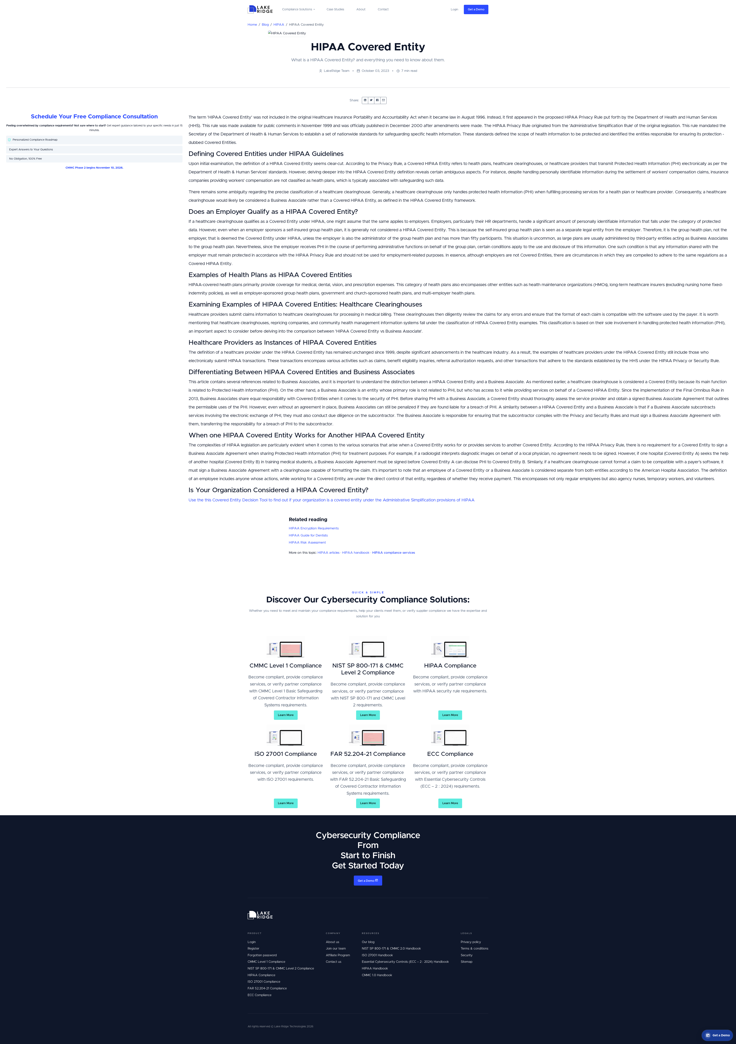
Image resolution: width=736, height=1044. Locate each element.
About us (332, 942)
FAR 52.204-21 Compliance (267, 988)
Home (252, 24)
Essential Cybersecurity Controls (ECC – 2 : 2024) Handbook (405, 961)
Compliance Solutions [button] (297, 9)
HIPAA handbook (356, 552)
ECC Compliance (259, 995)
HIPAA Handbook (375, 968)
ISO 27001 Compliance (264, 981)
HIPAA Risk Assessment (307, 542)
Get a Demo (476, 9)
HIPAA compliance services (393, 552)
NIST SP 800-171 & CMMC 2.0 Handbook (391, 948)
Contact (383, 9)
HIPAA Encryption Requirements (314, 528)
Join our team (336, 948)
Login (252, 942)
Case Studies (335, 9)
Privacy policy (471, 942)
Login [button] (454, 9)
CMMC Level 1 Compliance (266, 961)
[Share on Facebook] (377, 100)
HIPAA (279, 24)
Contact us (333, 961)
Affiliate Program (338, 955)
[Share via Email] (383, 100)
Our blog (368, 942)
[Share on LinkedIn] (365, 100)
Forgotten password (262, 955)
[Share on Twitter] (371, 100)
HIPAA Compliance (261, 975)
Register (253, 948)
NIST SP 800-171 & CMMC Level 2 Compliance (281, 968)
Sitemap (466, 961)
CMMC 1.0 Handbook (377, 975)
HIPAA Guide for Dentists (308, 535)
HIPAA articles (328, 552)
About (361, 9)
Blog (265, 24)
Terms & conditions (474, 948)
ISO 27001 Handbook (377, 955)
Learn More (286, 715)
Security (466, 955)
